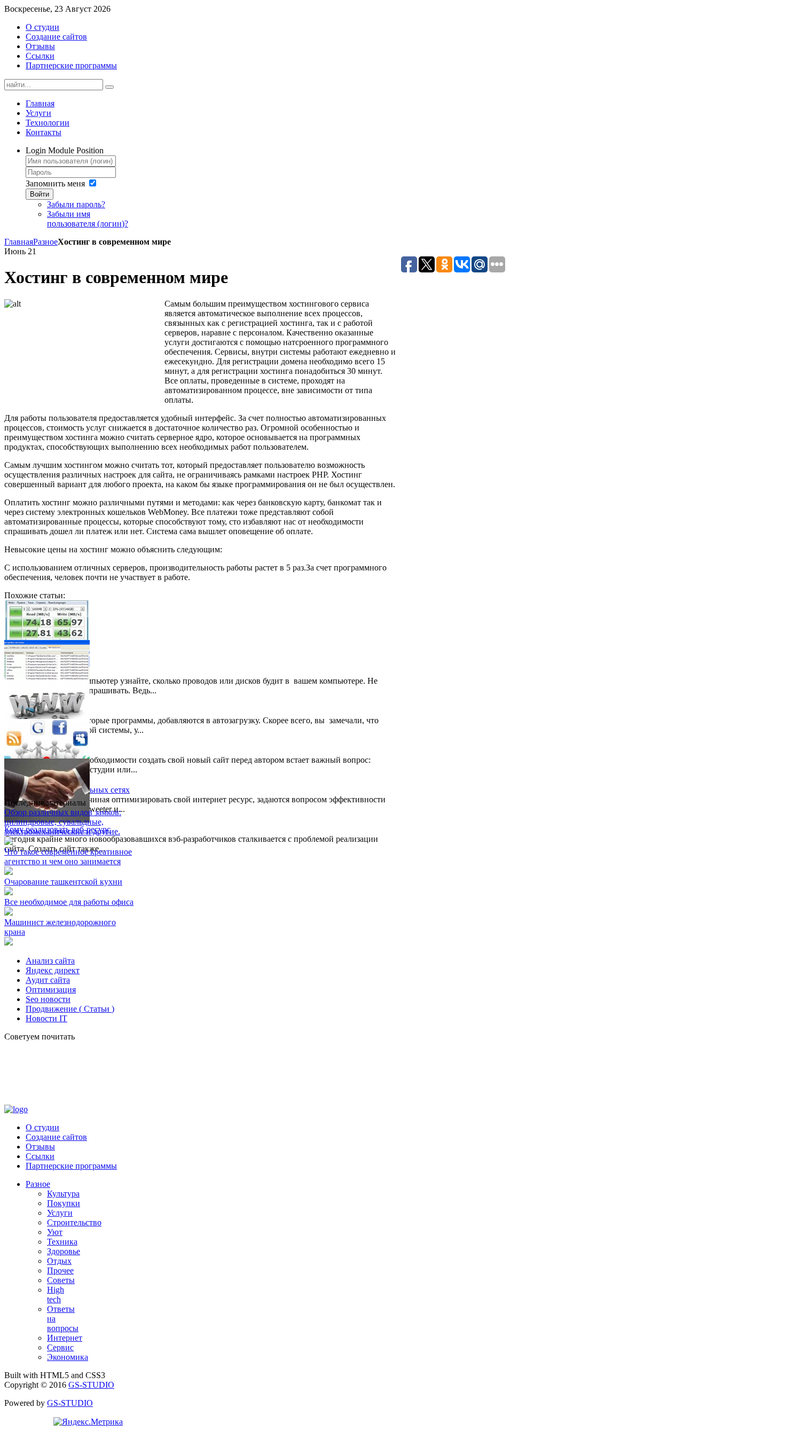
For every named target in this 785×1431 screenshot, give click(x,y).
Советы (61, 1280)
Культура (63, 1193)
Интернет (64, 1337)
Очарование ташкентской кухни (63, 881)
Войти (39, 194)
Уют (54, 1232)
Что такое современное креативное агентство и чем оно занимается (68, 856)
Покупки (63, 1203)
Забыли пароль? (76, 204)
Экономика (67, 1357)
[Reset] (109, 87)
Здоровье (63, 1251)
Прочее (60, 1270)
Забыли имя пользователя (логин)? (87, 218)
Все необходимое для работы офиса (69, 901)
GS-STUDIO (91, 1384)
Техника (62, 1241)
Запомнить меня (55, 183)
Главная (18, 241)
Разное (45, 241)
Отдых (59, 1260)
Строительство (74, 1222)
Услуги (60, 1212)
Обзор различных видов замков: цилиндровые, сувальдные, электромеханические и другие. (62, 822)
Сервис (60, 1347)
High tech (55, 1294)
